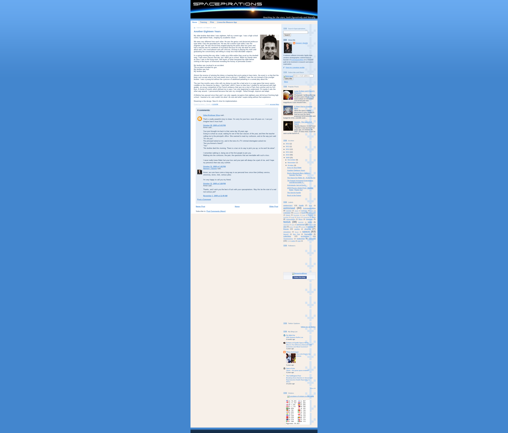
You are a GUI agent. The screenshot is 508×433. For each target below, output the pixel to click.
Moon (301, 219)
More (277, 104)
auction (288, 210)
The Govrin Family (294, 192)
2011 (288, 152)
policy (291, 227)
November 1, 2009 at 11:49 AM (215, 196)
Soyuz (297, 232)
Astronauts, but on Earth (296, 185)
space (306, 231)
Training (203, 22)
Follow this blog (299, 277)
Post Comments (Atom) (216, 211)
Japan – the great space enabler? (297, 370)
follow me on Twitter (308, 327)
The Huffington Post (293, 376)
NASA (287, 221)
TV (288, 241)
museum (309, 219)
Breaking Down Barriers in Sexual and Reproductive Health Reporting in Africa (299, 379)
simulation (287, 232)
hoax (303, 215)
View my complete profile (295, 67)
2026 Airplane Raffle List (294, 337)
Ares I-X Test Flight (294, 167)
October (291, 165)
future (288, 215)
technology (305, 236)
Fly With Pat (290, 335)
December (292, 160)
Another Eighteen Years (207, 31)
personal (273, 104)
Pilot (212, 22)
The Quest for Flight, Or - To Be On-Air (301, 178)
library (299, 217)
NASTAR (300, 222)
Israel (292, 217)
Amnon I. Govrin (210, 169)
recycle (303, 227)
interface (286, 217)
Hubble (310, 215)
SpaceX (286, 234)
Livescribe (306, 217)
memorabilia (290, 219)
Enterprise (312, 213)
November (292, 162)
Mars (314, 217)
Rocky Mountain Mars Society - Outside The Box (299, 174)
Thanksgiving (288, 239)
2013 (288, 146)
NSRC (310, 222)
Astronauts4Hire (297, 60)
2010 (288, 155)
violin (293, 241)
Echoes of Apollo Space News (297, 343)
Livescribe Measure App (227, 22)
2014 (288, 144)
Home (194, 22)
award (296, 210)
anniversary (287, 205)
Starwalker (308, 234)
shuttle (307, 229)
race (296, 227)
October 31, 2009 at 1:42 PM (214, 167)
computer (287, 213)
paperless (286, 224)
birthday (304, 210)
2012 (288, 149)
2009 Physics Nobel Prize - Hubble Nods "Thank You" (300, 189)
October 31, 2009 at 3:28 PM (214, 184)
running (310, 227)
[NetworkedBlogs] (299, 273)
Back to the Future (294, 195)
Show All (313, 388)
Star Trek (296, 234)
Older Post (273, 207)
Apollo (301, 205)
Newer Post (200, 207)
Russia (286, 229)
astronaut (289, 208)
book (311, 210)
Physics (311, 224)
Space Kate (290, 368)
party (292, 224)
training (312, 239)
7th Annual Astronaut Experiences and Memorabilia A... (300, 181)
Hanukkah (296, 215)
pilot (285, 227)
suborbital (287, 236)
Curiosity (296, 213)
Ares (310, 205)
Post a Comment (204, 199)
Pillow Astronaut (292, 352)
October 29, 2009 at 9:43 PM (214, 125)
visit (299, 241)
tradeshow (301, 239)
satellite (297, 229)
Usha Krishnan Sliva (211, 115)
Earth (303, 213)
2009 (288, 157)
